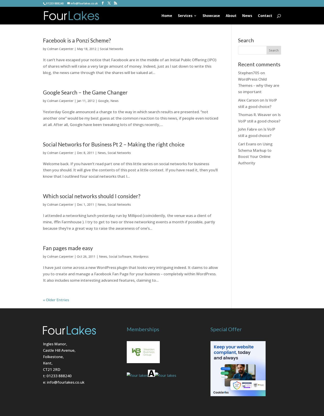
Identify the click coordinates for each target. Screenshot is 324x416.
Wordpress (141, 256)
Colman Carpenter (60, 49)
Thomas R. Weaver (254, 114)
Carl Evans (247, 143)
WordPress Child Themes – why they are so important (258, 85)
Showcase (211, 16)
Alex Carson (248, 100)
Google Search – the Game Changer (85, 92)
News (247, 16)
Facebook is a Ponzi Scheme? (77, 40)
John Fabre (247, 129)
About (231, 16)
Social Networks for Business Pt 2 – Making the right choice (113, 144)
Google (103, 101)
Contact (265, 16)
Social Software (120, 256)
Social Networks (111, 49)
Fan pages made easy (68, 248)
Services (185, 16)
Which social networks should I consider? (91, 196)
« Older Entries (56, 299)
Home (167, 16)
